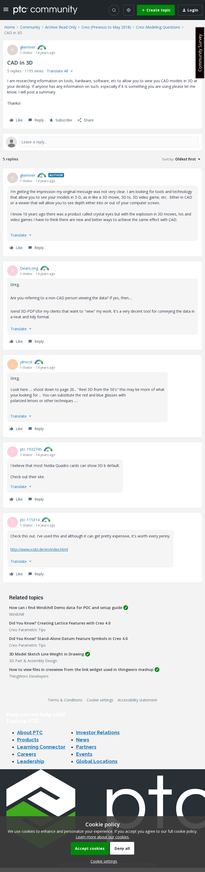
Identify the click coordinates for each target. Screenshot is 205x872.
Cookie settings (100, 699)
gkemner (27, 47)
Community (30, 27)
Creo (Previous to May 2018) (106, 27)
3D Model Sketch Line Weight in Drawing (46, 654)
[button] (6, 11)
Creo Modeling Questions (158, 27)
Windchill (16, 614)
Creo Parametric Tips (27, 629)
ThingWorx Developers (29, 676)
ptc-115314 (30, 519)
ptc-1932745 (31, 449)
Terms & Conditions (65, 699)
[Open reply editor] (102, 142)
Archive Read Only (60, 27)
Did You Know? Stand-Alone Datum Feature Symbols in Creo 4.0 (68, 638)
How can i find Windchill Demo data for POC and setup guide (65, 607)
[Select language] (128, 10)
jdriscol (26, 361)
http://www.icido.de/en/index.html (39, 549)
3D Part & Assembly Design (33, 660)
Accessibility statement (137, 699)
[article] (102, 212)
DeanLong (29, 268)
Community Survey (200, 53)
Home (9, 27)
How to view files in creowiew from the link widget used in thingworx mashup (81, 669)
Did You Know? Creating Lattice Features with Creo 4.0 (60, 623)
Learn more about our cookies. (102, 836)
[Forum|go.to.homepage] (45, 10)
